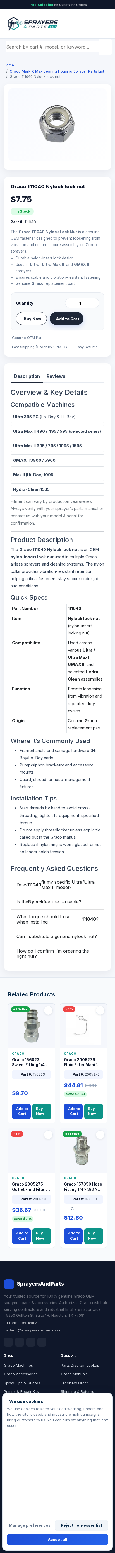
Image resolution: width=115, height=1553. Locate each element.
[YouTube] (41, 1342)
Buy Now (32, 318)
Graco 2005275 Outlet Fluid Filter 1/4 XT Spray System (29, 1187)
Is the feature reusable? (48, 902)
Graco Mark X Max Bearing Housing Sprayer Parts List (57, 71)
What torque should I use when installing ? (57, 919)
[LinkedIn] (19, 1342)
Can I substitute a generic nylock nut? (56, 936)
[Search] (106, 47)
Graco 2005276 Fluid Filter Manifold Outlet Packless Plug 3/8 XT (83, 1062)
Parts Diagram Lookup (80, 1365)
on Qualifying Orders (57, 5)
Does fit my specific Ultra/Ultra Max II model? (55, 884)
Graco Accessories (21, 1374)
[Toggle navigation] (100, 24)
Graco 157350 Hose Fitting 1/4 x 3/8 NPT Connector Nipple (83, 1187)
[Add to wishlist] (92, 318)
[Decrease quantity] (70, 303)
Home (9, 65)
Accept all (57, 1539)
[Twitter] (30, 1342)
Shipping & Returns (77, 1391)
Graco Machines (18, 1365)
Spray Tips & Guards (22, 1383)
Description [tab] (27, 376)
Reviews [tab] (56, 376)
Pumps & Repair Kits (21, 1391)
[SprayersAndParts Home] (32, 24)
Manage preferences (30, 1525)
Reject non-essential (81, 1525)
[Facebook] (8, 1342)
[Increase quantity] (94, 303)
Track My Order (74, 1383)
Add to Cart (68, 318)
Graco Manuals (74, 1374)
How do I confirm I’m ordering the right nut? (52, 953)
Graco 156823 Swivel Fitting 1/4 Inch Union (28, 1062)
